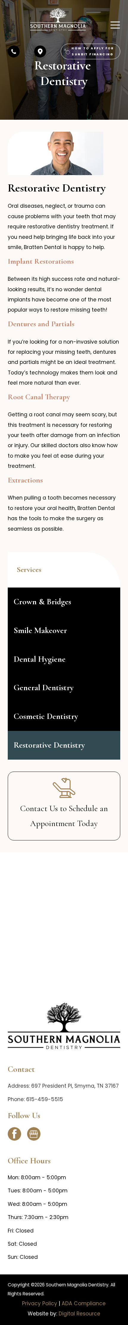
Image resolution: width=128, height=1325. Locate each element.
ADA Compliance (84, 1303)
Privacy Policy (39, 1303)
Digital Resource (79, 1313)
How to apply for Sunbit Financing (92, 51)
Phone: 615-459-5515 (35, 1099)
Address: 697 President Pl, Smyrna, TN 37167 (63, 1085)
